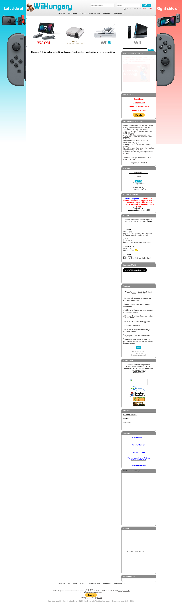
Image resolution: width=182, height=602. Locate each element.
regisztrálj (149, 222)
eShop (125, 63)
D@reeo (128, 230)
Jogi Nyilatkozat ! (124, 591)
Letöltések (72, 13)
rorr (126, 239)
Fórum (83, 13)
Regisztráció (147, 8)
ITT (141, 163)
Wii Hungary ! (91, 589)
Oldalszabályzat (138, 208)
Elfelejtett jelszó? (139, 189)
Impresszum (119, 13)
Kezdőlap (61, 13)
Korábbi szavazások (138, 355)
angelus (99, 598)
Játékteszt (107, 13)
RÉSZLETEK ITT (139, 372)
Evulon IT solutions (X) (131, 471)
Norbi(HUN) (129, 246)
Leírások (126, 135)
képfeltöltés (127, 422)
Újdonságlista (94, 13)
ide (98, 52)
